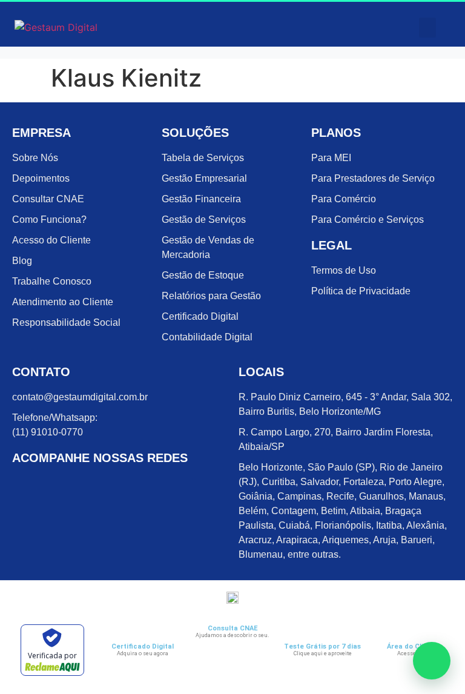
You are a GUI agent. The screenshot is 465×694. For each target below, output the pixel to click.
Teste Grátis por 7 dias (322, 646)
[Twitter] (98, 486)
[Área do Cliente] (412, 631)
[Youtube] (125, 486)
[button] (427, 28)
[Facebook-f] (16, 486)
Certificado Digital (142, 646)
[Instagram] (43, 486)
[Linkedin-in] (71, 486)
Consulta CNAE (232, 628)
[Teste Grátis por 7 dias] (322, 631)
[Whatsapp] (431, 660)
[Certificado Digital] (142, 631)
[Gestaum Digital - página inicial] (68, 27)
